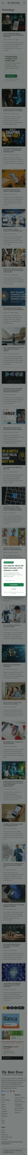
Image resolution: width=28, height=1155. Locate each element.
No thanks (13, 589)
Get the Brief (13, 585)
